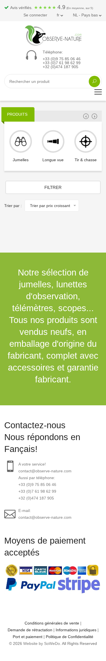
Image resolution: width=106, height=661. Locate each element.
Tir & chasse (86, 160)
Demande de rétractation (30, 630)
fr (58, 15)
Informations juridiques (76, 630)
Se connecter (35, 15)
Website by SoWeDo (41, 643)
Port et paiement (27, 636)
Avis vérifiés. (51, 7)
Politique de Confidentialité (69, 636)
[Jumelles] (20, 141)
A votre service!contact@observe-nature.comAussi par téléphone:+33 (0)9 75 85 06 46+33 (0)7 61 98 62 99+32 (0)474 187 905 (45, 481)
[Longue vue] (53, 141)
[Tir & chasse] (85, 141)
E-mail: (45, 514)
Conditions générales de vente (52, 623)
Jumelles (21, 160)
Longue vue (53, 160)
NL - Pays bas (86, 15)
